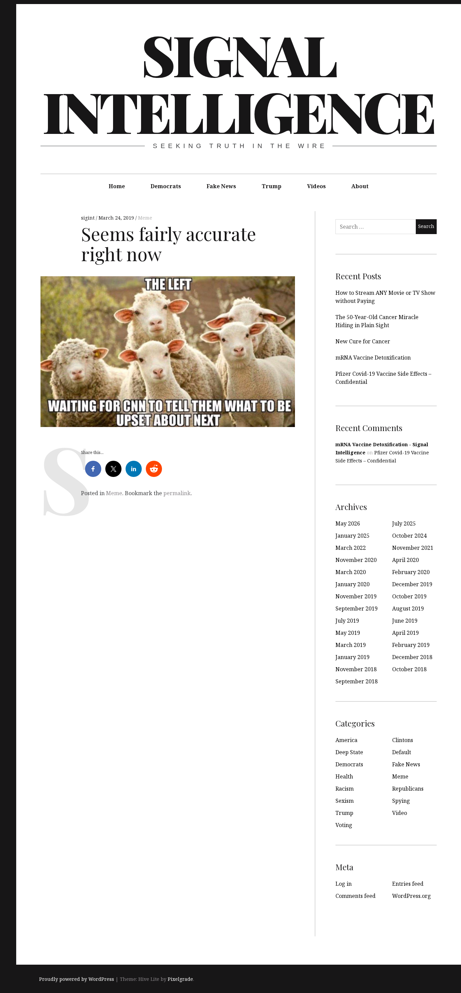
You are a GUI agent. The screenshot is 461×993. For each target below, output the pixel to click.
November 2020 (356, 560)
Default (401, 752)
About (360, 186)
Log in (343, 883)
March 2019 (350, 645)
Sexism (344, 800)
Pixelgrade (180, 979)
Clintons (402, 740)
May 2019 (347, 632)
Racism (344, 788)
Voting (343, 825)
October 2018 (409, 669)
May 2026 (347, 523)
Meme (145, 218)
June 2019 (404, 620)
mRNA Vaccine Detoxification (373, 357)
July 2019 (347, 620)
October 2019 (409, 596)
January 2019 (352, 657)
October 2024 (409, 535)
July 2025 (404, 523)
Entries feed (408, 883)
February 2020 (411, 572)
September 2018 (356, 681)
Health (344, 776)
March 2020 (350, 572)
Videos (316, 186)
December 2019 (412, 584)
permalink (177, 493)
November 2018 (356, 669)
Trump (271, 186)
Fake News (221, 186)
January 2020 (352, 584)
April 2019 (405, 632)
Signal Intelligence (238, 82)
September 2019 (356, 608)
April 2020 (405, 560)
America (346, 740)
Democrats (166, 186)
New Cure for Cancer (362, 341)
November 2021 (412, 547)
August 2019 (408, 608)
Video (399, 813)
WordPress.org (411, 896)
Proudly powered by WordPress (76, 979)
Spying (401, 800)
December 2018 (412, 657)
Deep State (349, 752)
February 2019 (411, 645)
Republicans (408, 788)
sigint (88, 218)
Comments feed (355, 896)
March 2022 (350, 547)
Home (117, 186)
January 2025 (352, 535)
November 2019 (356, 596)
